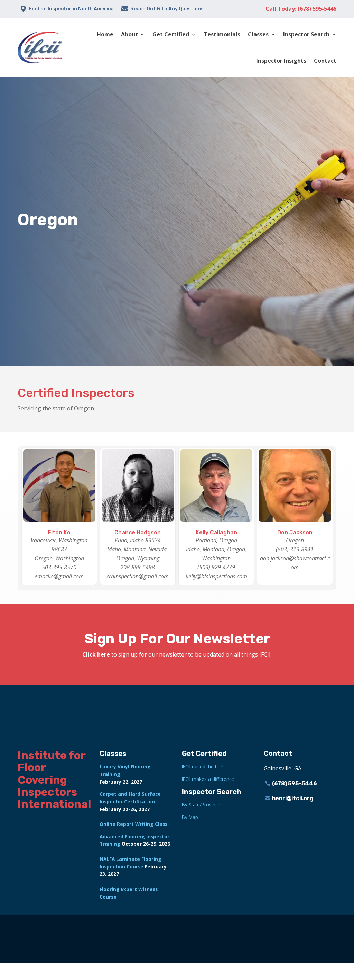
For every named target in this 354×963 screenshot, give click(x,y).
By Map (190, 817)
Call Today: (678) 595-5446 (301, 8)
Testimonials (222, 34)
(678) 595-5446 (294, 783)
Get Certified (170, 34)
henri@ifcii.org (293, 798)
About (129, 34)
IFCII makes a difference (208, 779)
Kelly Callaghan (216, 532)
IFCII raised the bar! (202, 766)
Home (105, 34)
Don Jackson (295, 532)
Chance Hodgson (137, 532)
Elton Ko (59, 532)
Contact (325, 60)
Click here (96, 654)
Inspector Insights (281, 60)
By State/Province (201, 804)
